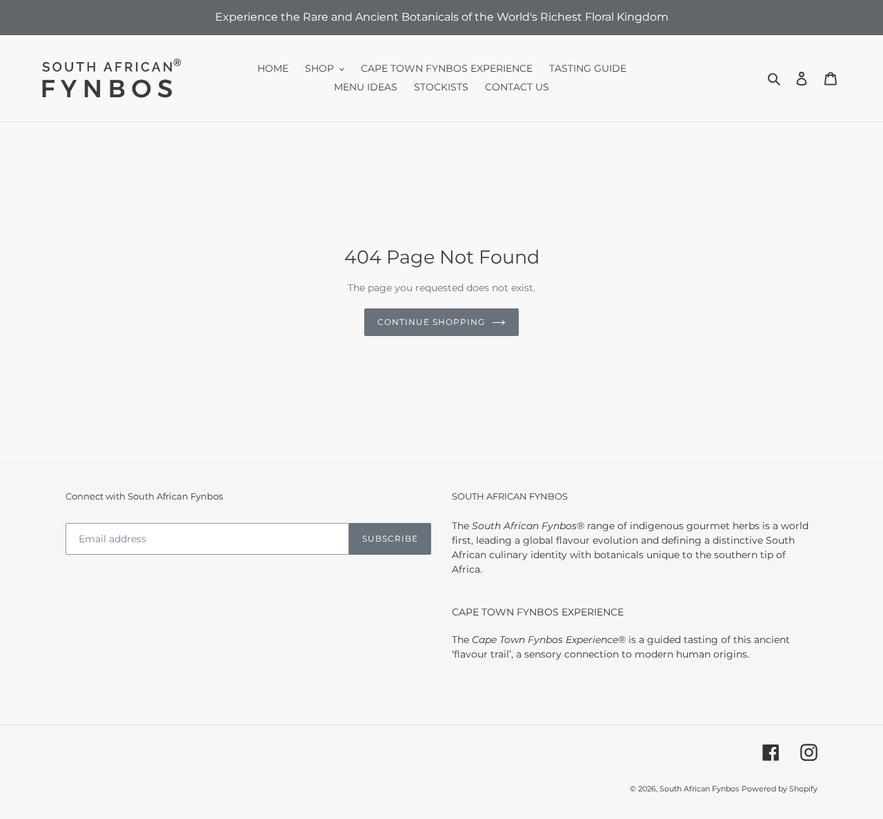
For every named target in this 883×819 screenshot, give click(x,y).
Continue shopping (430, 322)
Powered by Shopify (779, 788)
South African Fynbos (699, 788)
